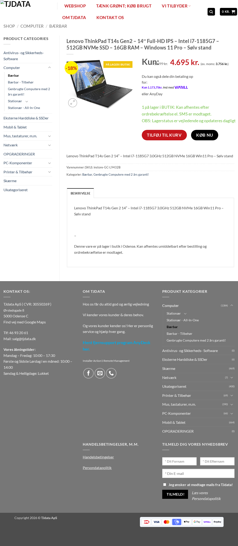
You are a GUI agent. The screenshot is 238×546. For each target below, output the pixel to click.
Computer (32, 26)
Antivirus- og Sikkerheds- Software (23, 55)
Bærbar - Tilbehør (21, 82)
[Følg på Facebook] (88, 373)
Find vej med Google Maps (24, 322)
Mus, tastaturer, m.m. (20, 136)
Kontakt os (110, 17)
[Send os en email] (100, 373)
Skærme (10, 180)
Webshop (75, 5)
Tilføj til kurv (164, 135)
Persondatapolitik (97, 467)
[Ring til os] (111, 373)
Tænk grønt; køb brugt (124, 5)
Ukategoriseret (15, 189)
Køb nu (204, 135)
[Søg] (211, 12)
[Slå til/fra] (49, 67)
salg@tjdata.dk (24, 338)
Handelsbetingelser (98, 457)
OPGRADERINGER (19, 154)
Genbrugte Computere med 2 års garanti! (29, 91)
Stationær (15, 101)
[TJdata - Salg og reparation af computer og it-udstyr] (28, 11)
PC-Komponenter (17, 163)
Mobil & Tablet (15, 127)
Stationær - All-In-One (24, 108)
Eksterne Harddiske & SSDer (26, 118)
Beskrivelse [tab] (80, 193)
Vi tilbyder (175, 5)
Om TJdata (74, 17)
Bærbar (58, 26)
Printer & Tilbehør (17, 172)
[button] (228, 12)
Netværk (10, 145)
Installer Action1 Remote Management (106, 360)
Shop (9, 26)
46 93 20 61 (18, 332)
